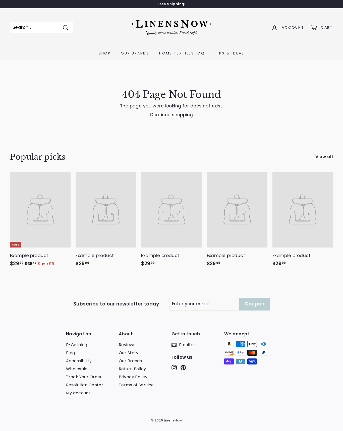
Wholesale (77, 369)
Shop (105, 53)
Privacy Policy (133, 377)
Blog (70, 353)
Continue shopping (171, 115)
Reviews (127, 345)
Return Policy (132, 369)
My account (78, 393)
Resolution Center (84, 385)
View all (324, 157)
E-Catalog (76, 345)
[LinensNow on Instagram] (174, 367)
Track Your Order (84, 377)
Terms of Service (136, 385)
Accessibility (79, 361)
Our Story (129, 353)
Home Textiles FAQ (182, 53)
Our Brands (135, 53)
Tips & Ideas (230, 53)
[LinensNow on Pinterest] (183, 367)
